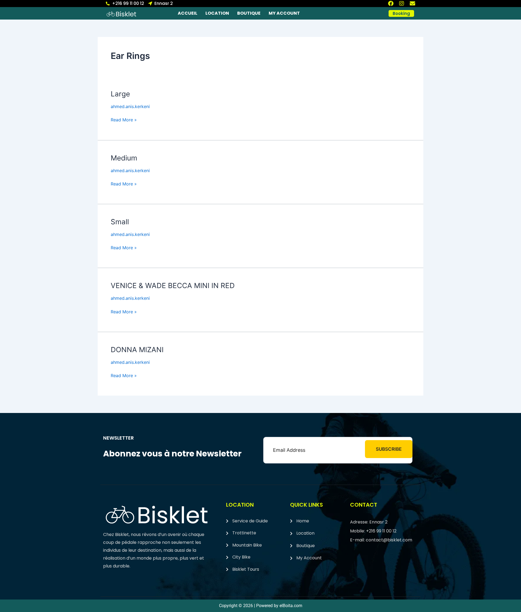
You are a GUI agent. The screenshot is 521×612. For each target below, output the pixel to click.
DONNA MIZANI (137, 349)
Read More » (124, 119)
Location (217, 13)
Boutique (248, 13)
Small (120, 221)
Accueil (187, 13)
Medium (124, 158)
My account (284, 13)
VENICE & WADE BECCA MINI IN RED (173, 285)
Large (120, 94)
